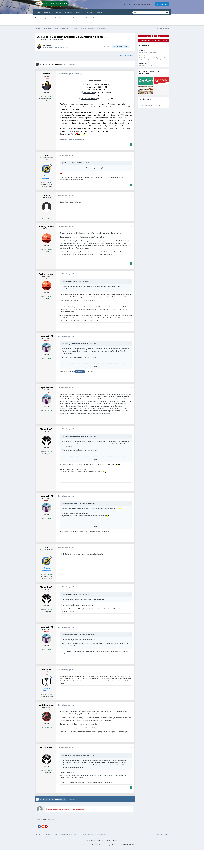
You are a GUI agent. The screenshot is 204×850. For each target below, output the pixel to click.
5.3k (50, 359)
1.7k (44, 218)
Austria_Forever (46, 226)
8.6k (50, 728)
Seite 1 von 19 (73, 64)
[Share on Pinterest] (46, 826)
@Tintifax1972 (79, 372)
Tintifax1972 (46, 670)
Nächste (58, 64)
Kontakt (107, 840)
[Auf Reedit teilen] (42, 826)
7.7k (44, 359)
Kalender (58, 18)
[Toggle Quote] (63, 163)
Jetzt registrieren (162, 4)
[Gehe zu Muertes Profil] (39, 46)
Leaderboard (68, 12)
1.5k (44, 249)
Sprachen (90, 840)
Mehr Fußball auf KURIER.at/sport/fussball (153, 40)
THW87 (46, 195)
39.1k (44, 694)
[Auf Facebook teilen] (39, 826)
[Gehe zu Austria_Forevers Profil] (46, 238)
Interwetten (99, 12)
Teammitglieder (77, 18)
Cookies (114, 840)
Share (107, 46)
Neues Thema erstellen (126, 55)
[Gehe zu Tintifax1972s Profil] (46, 681)
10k (44, 728)
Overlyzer (89, 12)
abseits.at (79, 12)
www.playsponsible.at (124, 845)
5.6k (44, 452)
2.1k (50, 452)
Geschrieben (66, 74)
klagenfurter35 (46, 336)
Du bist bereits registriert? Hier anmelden (138, 4)
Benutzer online (91, 18)
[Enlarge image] (88, 92)
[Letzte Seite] (64, 64)
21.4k (44, 96)
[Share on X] (36, 826)
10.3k (44, 182)
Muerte (48, 45)
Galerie (67, 18)
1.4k (50, 218)
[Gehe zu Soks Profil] (46, 169)
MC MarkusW (46, 429)
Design (99, 840)
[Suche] (167, 12)
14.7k (51, 694)
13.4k (51, 182)
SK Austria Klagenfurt (61, 47)
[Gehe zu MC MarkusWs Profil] (46, 440)
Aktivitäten (47, 12)
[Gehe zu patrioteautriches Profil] (46, 716)
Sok (46, 155)
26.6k (51, 96)
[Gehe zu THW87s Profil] (46, 207)
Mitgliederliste (47, 18)
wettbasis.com (143, 63)
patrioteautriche (46, 705)
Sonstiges (58, 12)
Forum (37, 18)
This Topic (159, 12)
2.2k (50, 249)
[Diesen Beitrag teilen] (131, 74)
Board (38, 12)
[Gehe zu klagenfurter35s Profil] (46, 347)
